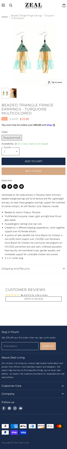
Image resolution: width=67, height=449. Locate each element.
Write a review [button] (33, 298)
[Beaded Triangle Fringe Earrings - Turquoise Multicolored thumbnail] (5, 93)
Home (5, 16)
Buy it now (34, 171)
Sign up (48, 346)
